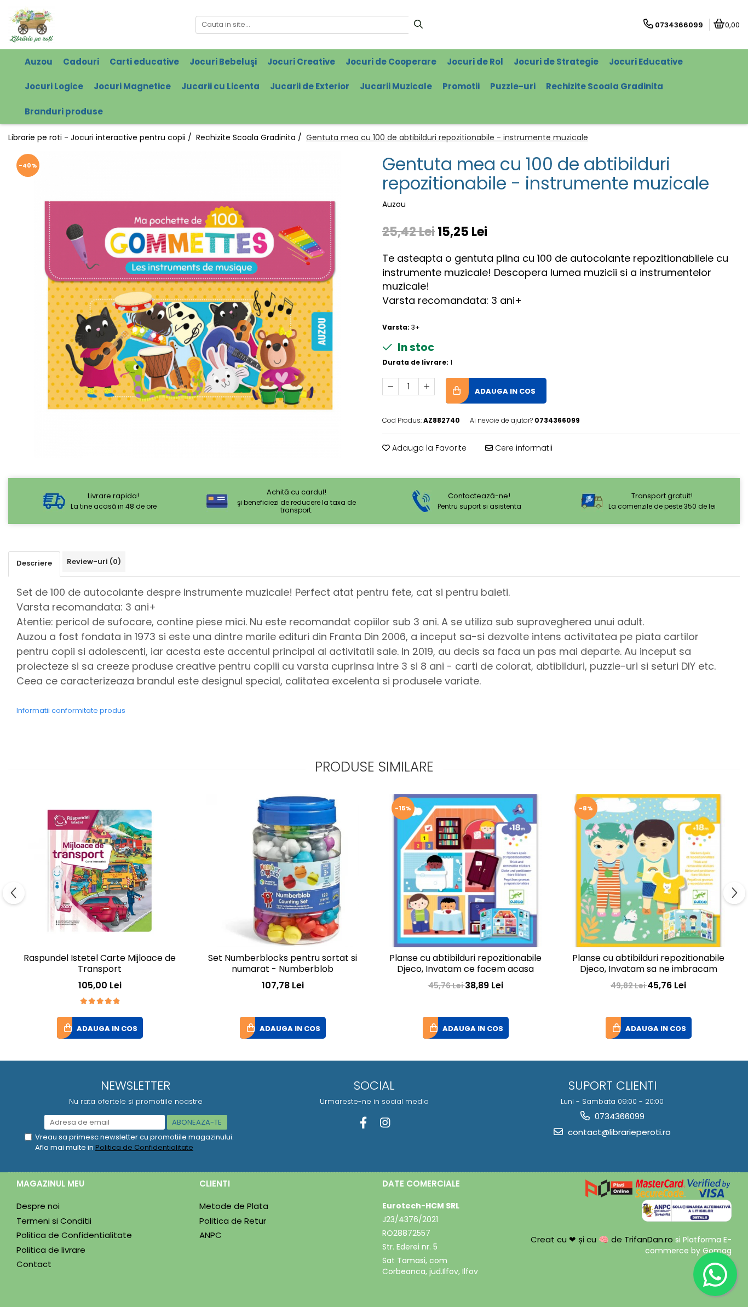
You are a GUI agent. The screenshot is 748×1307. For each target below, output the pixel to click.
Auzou (394, 204)
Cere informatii (523, 447)
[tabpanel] (187, 304)
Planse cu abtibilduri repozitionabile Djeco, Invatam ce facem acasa (465, 964)
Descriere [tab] (34, 563)
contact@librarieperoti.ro (618, 1132)
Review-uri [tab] (94, 561)
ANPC (210, 1235)
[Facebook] (363, 1122)
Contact (33, 1264)
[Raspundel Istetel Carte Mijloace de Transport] (100, 870)
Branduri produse (64, 111)
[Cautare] (418, 25)
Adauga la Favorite (428, 447)
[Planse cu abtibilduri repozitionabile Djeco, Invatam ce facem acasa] (465, 870)
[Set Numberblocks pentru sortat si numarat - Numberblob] (282, 870)
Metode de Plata (233, 1206)
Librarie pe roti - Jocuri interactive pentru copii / (101, 137)
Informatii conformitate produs (70, 710)
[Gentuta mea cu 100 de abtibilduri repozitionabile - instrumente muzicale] (187, 304)
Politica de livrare (50, 1250)
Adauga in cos (504, 391)
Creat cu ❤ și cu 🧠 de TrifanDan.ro (603, 1239)
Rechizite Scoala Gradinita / (250, 137)
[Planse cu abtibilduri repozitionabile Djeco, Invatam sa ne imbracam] (648, 870)
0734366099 (618, 1116)
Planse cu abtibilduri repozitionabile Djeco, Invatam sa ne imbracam (648, 964)
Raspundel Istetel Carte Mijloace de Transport (100, 964)
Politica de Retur (232, 1221)
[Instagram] (384, 1122)
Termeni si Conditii (53, 1221)
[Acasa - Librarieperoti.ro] (76, 24)
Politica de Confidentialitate (144, 1147)
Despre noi (38, 1206)
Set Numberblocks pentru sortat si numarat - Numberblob (282, 964)
